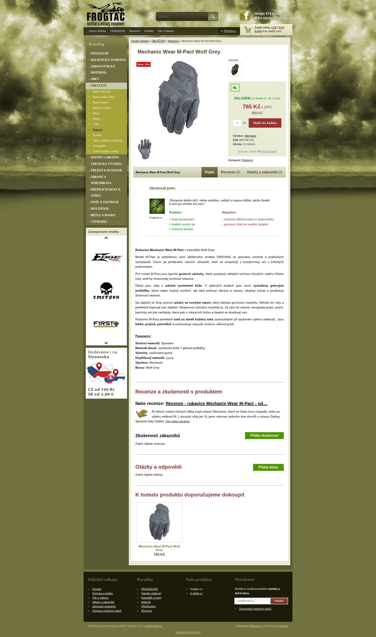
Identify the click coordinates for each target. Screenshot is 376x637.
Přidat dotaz (268, 467)
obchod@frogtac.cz (277, 18)
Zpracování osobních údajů (255, 608)
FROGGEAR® (149, 589)
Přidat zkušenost (264, 435)
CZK (274, 27)
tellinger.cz (256, 626)
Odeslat (279, 601)
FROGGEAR (117, 31)
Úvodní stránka (140, 41)
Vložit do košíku (265, 123)
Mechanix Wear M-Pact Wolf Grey (159, 548)
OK (213, 16)
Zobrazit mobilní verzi (188, 632)
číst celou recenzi (178, 421)
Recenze (134, 31)
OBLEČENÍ (158, 41)
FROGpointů (269, 151)
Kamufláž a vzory (151, 597)
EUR (281, 27)
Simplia (283, 626)
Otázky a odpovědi (103, 602)
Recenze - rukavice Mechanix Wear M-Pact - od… (216, 403)
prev (106, 238)
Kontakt (148, 31)
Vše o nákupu (166, 31)
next (106, 343)
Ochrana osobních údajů (106, 610)
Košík (258, 31)
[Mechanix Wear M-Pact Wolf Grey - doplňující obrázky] (144, 149)
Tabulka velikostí (151, 593)
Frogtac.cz (106, 15)
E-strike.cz (196, 593)
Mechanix (250, 135)
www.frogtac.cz (154, 626)
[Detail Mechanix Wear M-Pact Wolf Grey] (159, 522)
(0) (230, 172)
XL (235, 87)
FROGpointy (148, 606)
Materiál (146, 602)
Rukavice (173, 41)
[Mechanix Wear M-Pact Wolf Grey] (179, 136)
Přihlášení (230, 31)
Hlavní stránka (97, 31)
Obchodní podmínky (104, 606)
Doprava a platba (102, 593)
